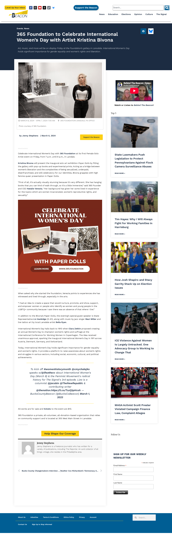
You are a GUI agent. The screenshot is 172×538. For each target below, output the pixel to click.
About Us (21, 517)
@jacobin (53, 383)
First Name (117, 474)
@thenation (43, 390)
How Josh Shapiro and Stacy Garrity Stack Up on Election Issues (133, 283)
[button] (143, 31)
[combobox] (138, 7)
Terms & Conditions (51, 517)
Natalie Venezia (34, 188)
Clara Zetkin (74, 328)
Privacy (82, 517)
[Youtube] (40, 7)
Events (20, 28)
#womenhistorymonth (57, 369)
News (102, 14)
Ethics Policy (69, 517)
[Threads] (44, 7)
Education (113, 14)
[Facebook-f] (30, 7)
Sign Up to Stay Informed (42, 524)
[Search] (166, 7)
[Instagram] (35, 7)
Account (93, 517)
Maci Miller (90, 319)
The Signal (161, 14)
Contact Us (22, 524)
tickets (47, 409)
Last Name (117, 483)
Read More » (120, 173)
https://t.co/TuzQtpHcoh (66, 390)
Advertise (34, 517)
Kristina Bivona (25, 163)
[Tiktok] (49, 7)
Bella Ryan (60, 322)
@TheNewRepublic (71, 383)
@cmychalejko (81, 369)
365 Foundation (67, 153)
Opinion (138, 14)
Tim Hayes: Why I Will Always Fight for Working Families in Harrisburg (133, 223)
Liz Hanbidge (39, 319)
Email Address (119, 465)
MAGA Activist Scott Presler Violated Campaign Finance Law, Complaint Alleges (133, 409)
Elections (126, 14)
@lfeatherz (48, 372)
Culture (149, 14)
